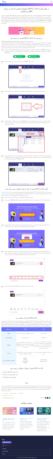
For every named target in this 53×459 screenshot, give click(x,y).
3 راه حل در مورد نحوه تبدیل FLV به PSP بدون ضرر (26, 419)
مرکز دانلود (7, 442)
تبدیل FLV (8, 4)
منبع (4, 4)
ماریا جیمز (6, 393)
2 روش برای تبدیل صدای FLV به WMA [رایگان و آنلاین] (43, 419)
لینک (16, 197)
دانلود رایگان (19, 57)
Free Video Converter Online (6, 192)
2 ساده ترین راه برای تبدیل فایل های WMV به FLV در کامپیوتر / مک (9, 419)
